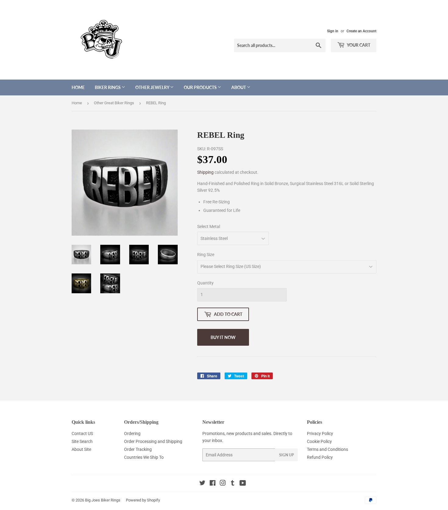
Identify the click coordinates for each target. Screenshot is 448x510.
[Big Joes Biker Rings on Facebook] (212, 483)
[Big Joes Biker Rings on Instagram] (223, 483)
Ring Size (205, 254)
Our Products (201, 87)
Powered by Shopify (143, 500)
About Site (81, 449)
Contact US (82, 433)
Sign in (332, 31)
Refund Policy (320, 457)
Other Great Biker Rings (114, 103)
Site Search (82, 441)
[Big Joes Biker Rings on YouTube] (243, 483)
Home (78, 87)
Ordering (132, 433)
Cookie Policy (319, 441)
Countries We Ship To (144, 457)
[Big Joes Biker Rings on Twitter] (202, 483)
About (239, 87)
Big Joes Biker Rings (102, 500)
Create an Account (361, 31)
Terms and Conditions (327, 449)
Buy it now (223, 337)
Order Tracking (138, 449)
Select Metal (208, 226)
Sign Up (286, 455)
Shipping (205, 172)
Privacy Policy (320, 433)
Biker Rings (108, 87)
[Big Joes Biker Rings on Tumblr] (233, 483)
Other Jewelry (152, 87)
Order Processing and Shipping (153, 441)
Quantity (205, 282)
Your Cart (358, 45)
